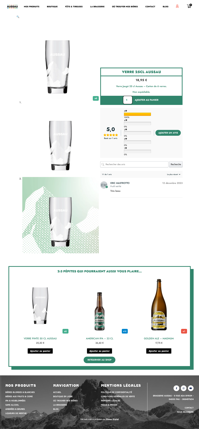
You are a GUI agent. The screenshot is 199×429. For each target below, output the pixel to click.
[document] (99, 214)
